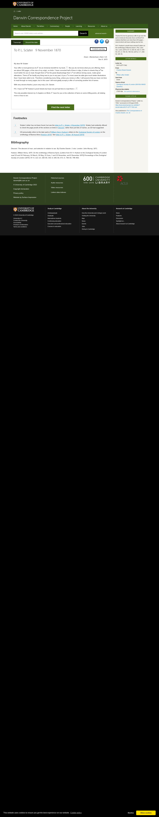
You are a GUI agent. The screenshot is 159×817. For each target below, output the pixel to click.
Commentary (54, 26)
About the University (89, 208)
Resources (91, 26)
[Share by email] (107, 41)
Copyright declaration (21, 189)
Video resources (57, 187)
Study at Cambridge (55, 208)
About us (104, 26)
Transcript (17, 42)
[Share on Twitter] (102, 41)
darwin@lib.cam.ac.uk (21, 180)
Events (84, 224)
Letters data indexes (58, 192)
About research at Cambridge (125, 224)
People (67, 26)
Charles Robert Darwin (124, 70)
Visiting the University (88, 216)
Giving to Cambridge (88, 229)
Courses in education (54, 226)
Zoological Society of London (89, 132)
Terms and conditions (20, 227)
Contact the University (20, 220)
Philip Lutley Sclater (123, 75)
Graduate (51, 216)
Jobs (83, 226)
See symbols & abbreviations (132, 91)
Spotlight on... (120, 221)
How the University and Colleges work (94, 213)
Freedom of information (20, 225)
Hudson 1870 (46, 135)
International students (54, 218)
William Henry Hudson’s (60, 132)
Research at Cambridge (124, 208)
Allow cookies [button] (146, 813)
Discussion (119, 218)
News (83, 221)
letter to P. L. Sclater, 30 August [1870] (70, 135)
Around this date (31, 42)
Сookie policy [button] (76, 813)
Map (83, 218)
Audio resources (57, 183)
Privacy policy (18, 193)
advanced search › (101, 33)
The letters (40, 26)
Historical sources (57, 178)
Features (119, 216)
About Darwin (26, 26)
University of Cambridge (24, 185)
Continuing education (54, 221)
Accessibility (17, 222)
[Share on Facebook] (97, 41)
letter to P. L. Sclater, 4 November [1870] (70, 125)
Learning (79, 26)
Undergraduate (52, 213)
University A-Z (17, 218)
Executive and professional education (59, 224)
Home (14, 11)
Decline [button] (131, 813)
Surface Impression (29, 197)
